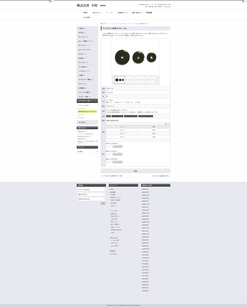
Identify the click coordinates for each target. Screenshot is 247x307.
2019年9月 (145, 252)
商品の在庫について (116, 216)
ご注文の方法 (114, 219)
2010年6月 (145, 279)
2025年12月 (145, 195)
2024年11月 (145, 204)
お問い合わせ (136, 12)
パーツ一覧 (109, 12)
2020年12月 (145, 234)
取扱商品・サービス (116, 197)
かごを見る (86, 17)
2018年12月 (145, 258)
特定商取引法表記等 (116, 230)
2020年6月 (145, 240)
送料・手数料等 (115, 224)
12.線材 (82, 75)
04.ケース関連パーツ (86, 41)
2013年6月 (145, 270)
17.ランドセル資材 (85, 92)
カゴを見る (113, 254)
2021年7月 (145, 231)
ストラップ (82, 108)
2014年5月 (145, 264)
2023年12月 (145, 213)
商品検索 (149, 12)
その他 (112, 232)
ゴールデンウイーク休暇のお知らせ (85, 134)
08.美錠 (82, 58)
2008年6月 (145, 285)
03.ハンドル (83, 37)
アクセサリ (129, 23)
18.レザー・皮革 (84, 96)
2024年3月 (145, 210)
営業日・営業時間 (115, 200)
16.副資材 (83, 88)
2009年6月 (145, 282)
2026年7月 (145, 189)
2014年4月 (145, 267)
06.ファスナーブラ (85, 49)
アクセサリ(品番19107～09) (111, 176)
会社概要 (112, 192)
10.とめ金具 (83, 67)
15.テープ (83, 84)
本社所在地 (114, 203)
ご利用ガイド (121, 12)
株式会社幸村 (124, 305)
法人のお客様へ (115, 245)
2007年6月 (145, 288)
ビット (81, 114)
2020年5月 (145, 243)
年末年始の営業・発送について (84, 136)
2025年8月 (145, 198)
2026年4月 (145, 192)
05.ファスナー (84, 45)
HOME (104, 23)
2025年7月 (145, 201)
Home (85, 12)
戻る (135, 171)
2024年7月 (145, 207)
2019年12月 (145, 249)
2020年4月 (145, 246)
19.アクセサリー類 (85, 101)
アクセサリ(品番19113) (161, 176)
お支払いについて (115, 227)
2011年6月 (145, 276)
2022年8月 (145, 225)
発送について (114, 221)
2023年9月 (145, 216)
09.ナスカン (83, 62)
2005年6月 (145, 291)
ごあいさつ (95, 12)
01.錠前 (82, 28)
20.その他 (83, 122)
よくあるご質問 (115, 240)
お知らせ (113, 205)
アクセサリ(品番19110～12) (141, 23)
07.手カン (83, 54)
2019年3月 (145, 255)
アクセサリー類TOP (120, 23)
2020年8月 (145, 237)
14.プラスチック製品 (86, 79)
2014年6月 (145, 261)
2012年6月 (145, 273)
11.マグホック (84, 71)
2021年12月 (145, 228)
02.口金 (82, 32)
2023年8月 (145, 219)
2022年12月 (145, 222)
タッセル (81, 117)
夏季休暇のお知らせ (82, 131)
